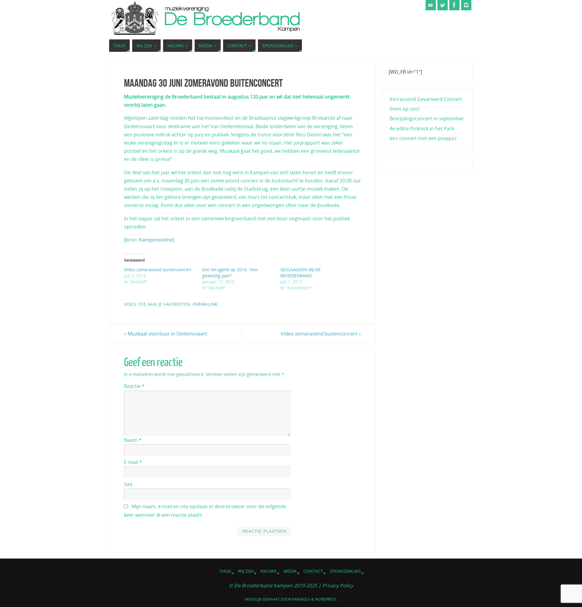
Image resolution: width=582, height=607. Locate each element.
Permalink (205, 304)
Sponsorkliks (345, 571)
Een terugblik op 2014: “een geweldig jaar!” (230, 272)
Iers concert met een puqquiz (423, 138)
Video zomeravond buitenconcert (157, 269)
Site (128, 484)
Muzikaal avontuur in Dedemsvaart (165, 333)
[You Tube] (431, 5)
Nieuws (268, 571)
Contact (313, 571)
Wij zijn (246, 571)
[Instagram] (466, 5)
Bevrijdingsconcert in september (427, 118)
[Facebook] (454, 5)
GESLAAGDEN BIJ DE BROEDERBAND (300, 272)
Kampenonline (155, 239)
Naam (133, 440)
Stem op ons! (405, 108)
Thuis (225, 571)
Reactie (134, 386)
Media (290, 571)
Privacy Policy (337, 585)
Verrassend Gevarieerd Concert (426, 99)
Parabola (301, 599)
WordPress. (326, 599)
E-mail (133, 462)
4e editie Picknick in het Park (422, 128)
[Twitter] (442, 5)
